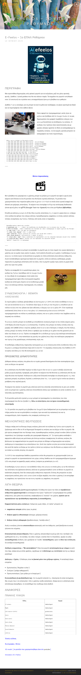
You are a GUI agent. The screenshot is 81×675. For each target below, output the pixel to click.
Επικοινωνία (72, 673)
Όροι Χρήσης (49, 670)
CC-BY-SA (65, 673)
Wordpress (8, 673)
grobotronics (49, 611)
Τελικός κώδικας (10, 638)
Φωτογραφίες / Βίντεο (12, 644)
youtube (47, 649)
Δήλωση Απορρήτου (61, 670)
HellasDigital (48, 604)
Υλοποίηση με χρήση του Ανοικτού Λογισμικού (19, 670)
